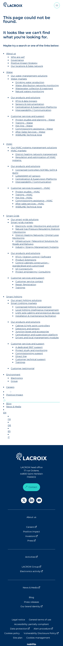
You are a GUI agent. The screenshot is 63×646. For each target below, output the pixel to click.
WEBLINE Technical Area (28, 134)
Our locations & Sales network (27, 66)
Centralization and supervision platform (36, 334)
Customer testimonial (22, 368)
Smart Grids (12, 215)
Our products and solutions (25, 97)
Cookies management (38, 637)
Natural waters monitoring (29, 91)
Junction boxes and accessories (32, 331)
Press (40, 540)
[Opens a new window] (24, 500)
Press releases (31, 602)
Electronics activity (37, 571)
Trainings (20, 287)
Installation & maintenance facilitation (35, 316)
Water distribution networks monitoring (37, 85)
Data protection (20, 628)
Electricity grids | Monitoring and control (37, 226)
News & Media (13, 406)
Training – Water (24, 122)
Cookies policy (12, 633)
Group (14, 381)
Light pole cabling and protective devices (37, 312)
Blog (8, 403)
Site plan (17, 637)
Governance (17, 60)
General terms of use (40, 619)
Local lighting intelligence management (37, 310)
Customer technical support (30, 359)
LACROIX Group (38, 566)
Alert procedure (43, 628)
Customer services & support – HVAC (30, 188)
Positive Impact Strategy (24, 63)
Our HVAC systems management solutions (34, 147)
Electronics (17, 378)
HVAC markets (18, 150)
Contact (33, 487)
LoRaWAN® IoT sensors (27, 176)
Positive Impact (14, 394)
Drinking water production (29, 82)
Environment (13, 374)
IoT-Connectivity (24, 268)
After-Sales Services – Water (30, 132)
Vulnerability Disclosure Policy (41, 633)
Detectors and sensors (27, 328)
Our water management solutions (29, 75)
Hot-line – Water (24, 125)
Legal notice (18, 619)
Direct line (21, 356)
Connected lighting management (33, 307)
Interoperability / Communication (33, 110)
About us (11, 53)
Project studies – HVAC (27, 191)
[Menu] (57, 5)
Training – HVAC (24, 194)
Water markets (19, 78)
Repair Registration (25, 284)
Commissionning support (29, 353)
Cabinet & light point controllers (32, 325)
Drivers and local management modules (37, 337)
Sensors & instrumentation (29, 104)
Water (9, 72)
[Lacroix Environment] (31, 457)
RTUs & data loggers (26, 101)
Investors (40, 536)
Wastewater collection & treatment (34, 88)
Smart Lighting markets (24, 303)
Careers (10, 387)
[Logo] (12, 4)
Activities (40, 557)
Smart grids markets (22, 222)
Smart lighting (14, 296)
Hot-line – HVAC (23, 197)
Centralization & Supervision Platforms (36, 107)
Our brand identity (37, 606)
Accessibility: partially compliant (31, 624)
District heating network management (36, 154)
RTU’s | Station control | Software (33, 256)
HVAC (9, 144)
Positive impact (31, 531)
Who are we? (18, 57)
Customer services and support (27, 116)
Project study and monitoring (31, 350)
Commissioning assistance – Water (34, 128)
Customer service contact (29, 281)
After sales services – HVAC (29, 203)
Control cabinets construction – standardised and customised (30, 264)
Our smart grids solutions (25, 219)
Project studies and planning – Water (35, 119)
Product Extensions (25, 259)
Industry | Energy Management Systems (37, 247)
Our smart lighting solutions (26, 300)
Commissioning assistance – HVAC (34, 200)
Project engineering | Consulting (32, 271)
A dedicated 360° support (29, 347)
